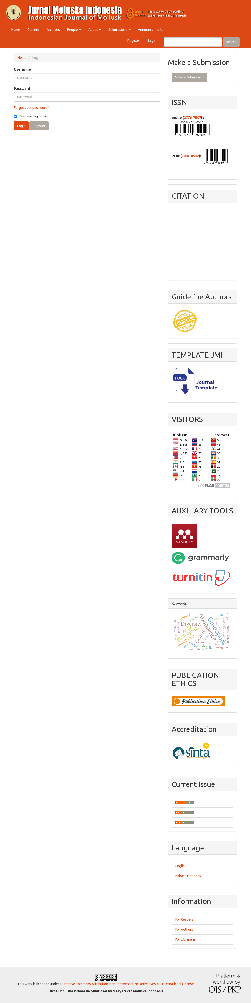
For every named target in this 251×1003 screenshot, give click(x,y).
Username (22, 69)
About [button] (93, 30)
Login (152, 41)
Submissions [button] (118, 30)
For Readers (184, 919)
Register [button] (39, 126)
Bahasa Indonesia (188, 876)
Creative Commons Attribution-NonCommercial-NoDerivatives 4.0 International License (128, 984)
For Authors (184, 929)
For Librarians (185, 939)
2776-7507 (192, 118)
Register (133, 41)
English (181, 866)
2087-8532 (190, 156)
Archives (53, 30)
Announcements (150, 30)
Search (231, 42)
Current (33, 30)
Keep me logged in (33, 116)
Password (22, 88)
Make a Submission (189, 77)
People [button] (73, 30)
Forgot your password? (31, 108)
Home (15, 30)
